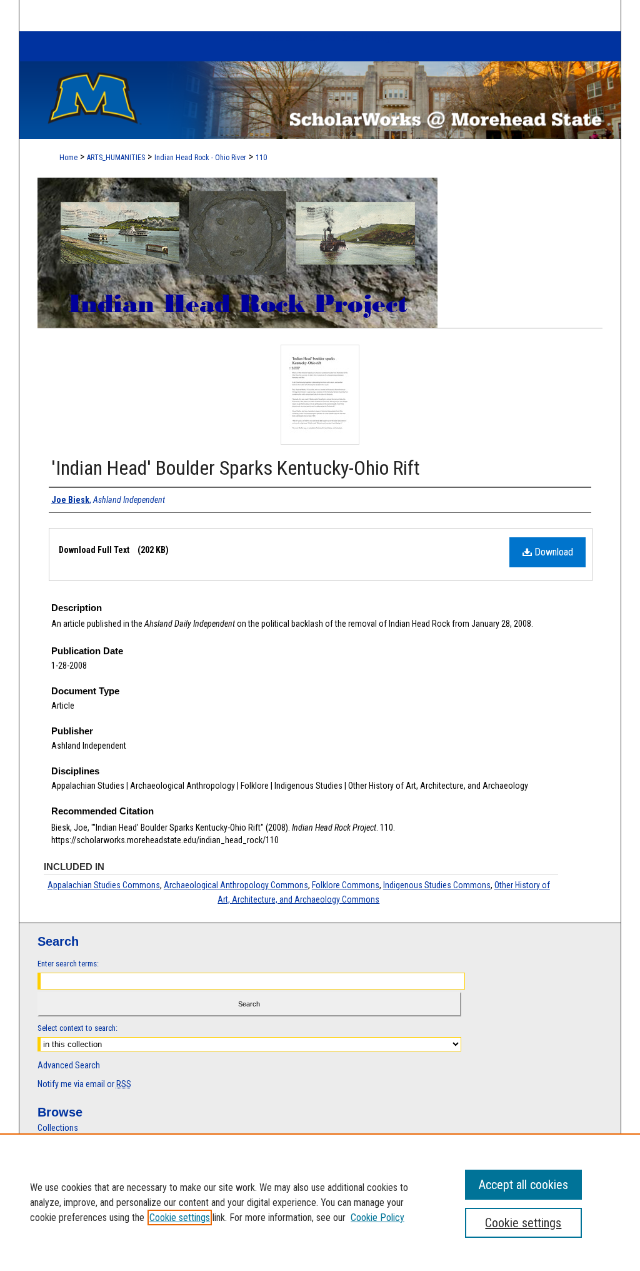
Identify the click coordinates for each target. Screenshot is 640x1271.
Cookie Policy (377, 1217)
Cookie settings (179, 1217)
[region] (320, 1202)
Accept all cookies (523, 1184)
